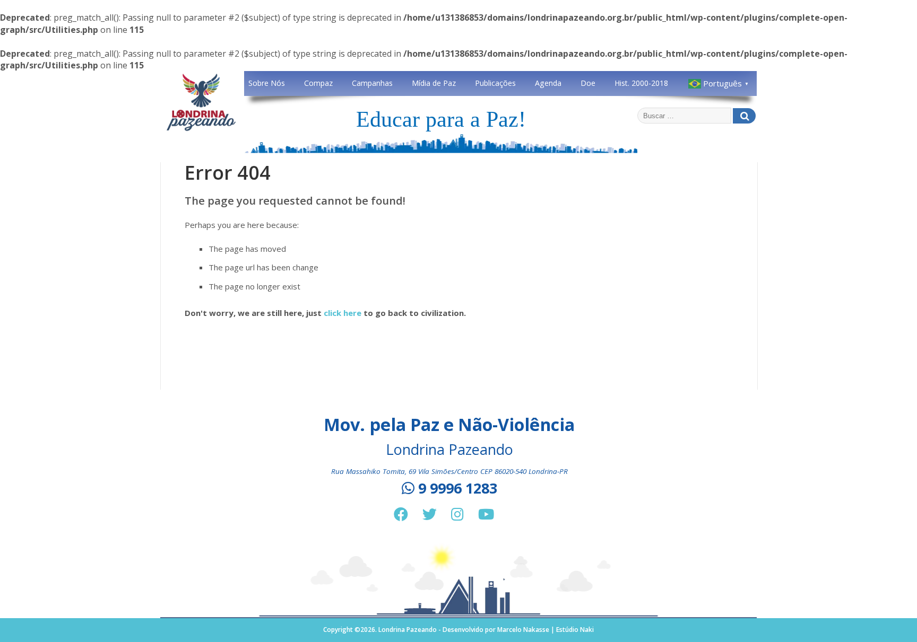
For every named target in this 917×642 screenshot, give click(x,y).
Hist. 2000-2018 (641, 83)
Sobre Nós (266, 83)
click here (342, 312)
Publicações (495, 83)
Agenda (548, 83)
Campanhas (372, 83)
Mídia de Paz (434, 83)
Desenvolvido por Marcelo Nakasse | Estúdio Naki (518, 629)
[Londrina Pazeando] (201, 129)
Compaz (318, 83)
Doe (588, 83)
